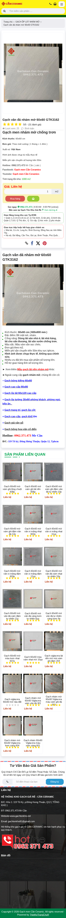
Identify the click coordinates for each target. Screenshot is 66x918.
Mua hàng (15, 198)
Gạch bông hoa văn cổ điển (20, 429)
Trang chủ (8, 22)
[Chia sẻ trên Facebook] (32, 243)
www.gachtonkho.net (20, 816)
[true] (33, 199)
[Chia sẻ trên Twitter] (38, 243)
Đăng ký (54, 781)
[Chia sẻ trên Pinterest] (45, 243)
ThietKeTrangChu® (39, 914)
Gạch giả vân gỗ (13, 422)
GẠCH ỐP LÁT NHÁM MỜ (27, 22)
